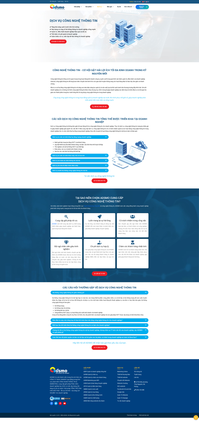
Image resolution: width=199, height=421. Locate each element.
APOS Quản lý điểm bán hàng (92, 386)
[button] (58, 42)
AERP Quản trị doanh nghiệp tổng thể (95, 371)
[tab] (80, 137)
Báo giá (109, 6)
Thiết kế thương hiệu (123, 374)
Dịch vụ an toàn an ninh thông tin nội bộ (66, 160)
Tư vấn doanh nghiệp (123, 401)
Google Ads (120, 392)
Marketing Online (122, 371)
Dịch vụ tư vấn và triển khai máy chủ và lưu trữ (68, 155)
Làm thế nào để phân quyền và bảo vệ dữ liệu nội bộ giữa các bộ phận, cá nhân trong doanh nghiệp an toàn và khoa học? (95, 337)
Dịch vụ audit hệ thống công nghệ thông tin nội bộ (70, 170)
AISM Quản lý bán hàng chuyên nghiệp (95, 383)
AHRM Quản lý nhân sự (91, 374)
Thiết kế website (122, 377)
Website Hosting (122, 383)
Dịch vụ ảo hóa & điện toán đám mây (65, 165)
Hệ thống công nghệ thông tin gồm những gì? (68, 293)
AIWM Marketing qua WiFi (91, 380)
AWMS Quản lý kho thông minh (93, 395)
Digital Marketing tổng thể (92, 206)
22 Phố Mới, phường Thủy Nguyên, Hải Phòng (141, 384)
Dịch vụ (99, 6)
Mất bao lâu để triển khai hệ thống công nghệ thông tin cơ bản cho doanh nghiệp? (81, 325)
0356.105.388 (137, 1)
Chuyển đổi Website (123, 380)
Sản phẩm (88, 6)
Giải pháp (77, 6)
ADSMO (54, 224)
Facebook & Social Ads (124, 389)
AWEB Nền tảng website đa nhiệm (94, 401)
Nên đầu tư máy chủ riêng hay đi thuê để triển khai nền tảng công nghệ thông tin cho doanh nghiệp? (87, 320)
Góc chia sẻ (128, 6)
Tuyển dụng (60, 1)
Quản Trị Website (122, 395)
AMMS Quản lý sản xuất (91, 389)
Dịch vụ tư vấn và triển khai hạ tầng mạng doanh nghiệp (72, 137)
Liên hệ (66, 1)
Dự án (119, 6)
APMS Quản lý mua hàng (91, 392)
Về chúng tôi (53, 1)
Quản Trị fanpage (122, 398)
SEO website (121, 386)
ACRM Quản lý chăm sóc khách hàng (95, 377)
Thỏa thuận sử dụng (132, 415)
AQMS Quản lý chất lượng (91, 398)
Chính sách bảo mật (144, 415)
